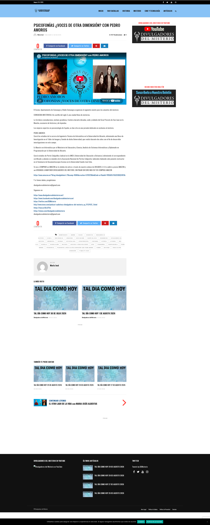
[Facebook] (134, 472)
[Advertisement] (80, 342)
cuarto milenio (92, 238)
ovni (92, 244)
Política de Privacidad (165, 509)
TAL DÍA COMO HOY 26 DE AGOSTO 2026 (109, 493)
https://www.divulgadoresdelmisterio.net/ (49, 195)
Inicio (100, 10)
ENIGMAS (60, 241)
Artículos (168, 10)
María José (41, 35)
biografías (89, 235)
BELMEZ (81, 235)
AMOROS (73, 235)
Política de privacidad (154, 521)
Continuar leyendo (57, 400)
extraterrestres (84, 241)
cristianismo (80, 238)
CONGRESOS (69, 238)
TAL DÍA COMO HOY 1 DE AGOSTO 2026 (98, 313)
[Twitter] (138, 472)
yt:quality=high (84, 250)
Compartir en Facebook (56, 45)
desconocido (104, 238)
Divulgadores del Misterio (41, 317)
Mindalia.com (54, 244)
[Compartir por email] (104, 46)
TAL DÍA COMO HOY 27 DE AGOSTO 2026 (111, 385)
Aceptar (141, 521)
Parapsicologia (113, 244)
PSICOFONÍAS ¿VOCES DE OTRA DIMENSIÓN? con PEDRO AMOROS (75, 247)
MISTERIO (64, 244)
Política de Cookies (153, 509)
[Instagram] (175, 2)
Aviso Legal (143, 509)
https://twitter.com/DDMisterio (45, 201)
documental (50, 241)
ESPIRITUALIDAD (70, 241)
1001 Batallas (113, 10)
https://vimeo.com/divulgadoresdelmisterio (49, 210)
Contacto (174, 509)
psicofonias (50, 247)
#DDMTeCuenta (63, 235)
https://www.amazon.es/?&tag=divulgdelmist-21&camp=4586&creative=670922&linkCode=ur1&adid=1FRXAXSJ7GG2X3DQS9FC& (79, 175)
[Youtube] (171, 2)
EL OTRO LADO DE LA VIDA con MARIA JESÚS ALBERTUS (73, 403)
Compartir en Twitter (81, 45)
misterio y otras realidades (79, 244)
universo (106, 247)
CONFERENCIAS (59, 238)
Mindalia (44, 244)
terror (98, 247)
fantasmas (95, 241)
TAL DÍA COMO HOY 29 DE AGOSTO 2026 (48, 385)
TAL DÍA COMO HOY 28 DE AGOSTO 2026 (79, 385)
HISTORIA (104, 241)
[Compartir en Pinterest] (96, 46)
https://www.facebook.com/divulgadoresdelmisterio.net (54, 198)
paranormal (101, 244)
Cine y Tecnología (152, 10)
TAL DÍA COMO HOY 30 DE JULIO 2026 (50, 313)
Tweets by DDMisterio (140, 466)
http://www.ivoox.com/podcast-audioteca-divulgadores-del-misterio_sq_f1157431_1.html (65, 204)
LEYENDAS (113, 241)
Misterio (137, 10)
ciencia (49, 238)
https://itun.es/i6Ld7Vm (42, 207)
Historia (126, 10)
